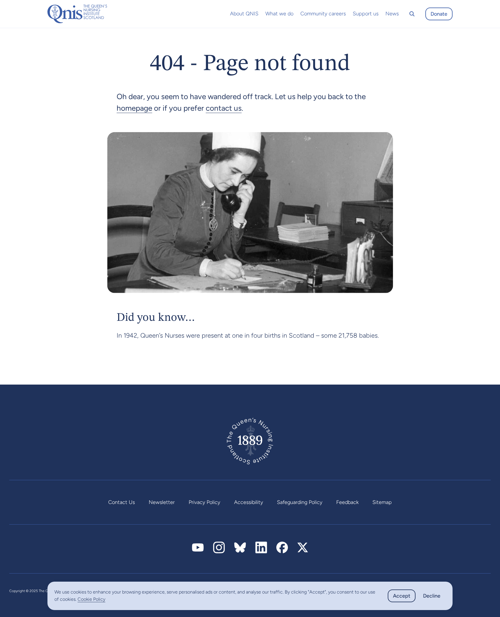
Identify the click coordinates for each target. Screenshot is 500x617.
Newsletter (162, 502)
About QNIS (244, 13)
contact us (224, 108)
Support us (365, 13)
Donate (439, 14)
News (392, 13)
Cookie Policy (91, 599)
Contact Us (121, 502)
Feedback (347, 502)
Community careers (323, 13)
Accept (401, 596)
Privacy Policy (204, 502)
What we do (279, 13)
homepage (134, 108)
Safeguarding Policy (299, 502)
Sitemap (382, 502)
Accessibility (248, 502)
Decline (431, 596)
